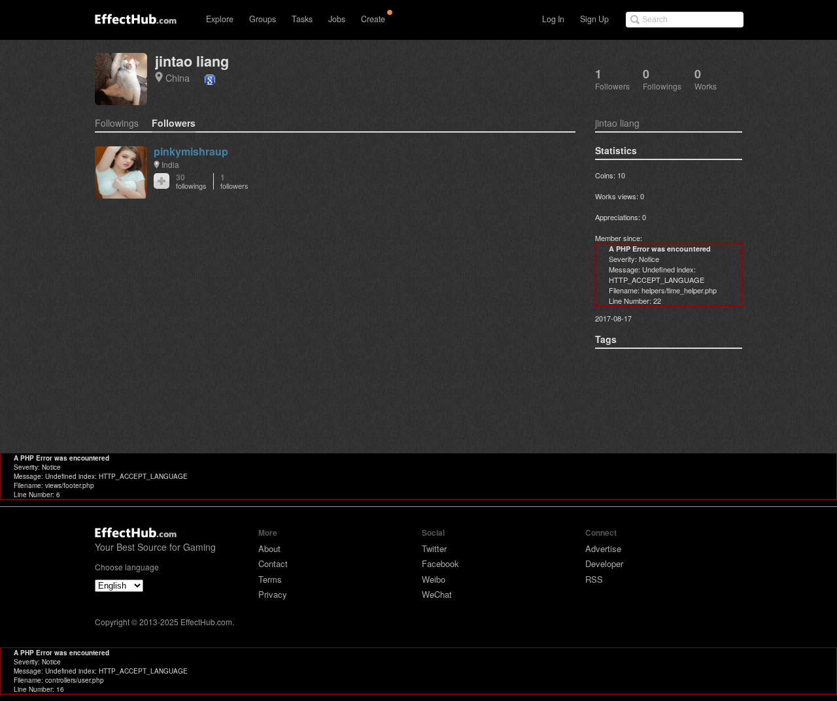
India (170, 164)
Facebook (440, 563)
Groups (262, 19)
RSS (594, 579)
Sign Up (594, 19)
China (177, 77)
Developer (604, 563)
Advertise (603, 548)
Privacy (272, 594)
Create (373, 19)
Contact (273, 563)
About (269, 548)
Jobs (336, 19)
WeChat (437, 594)
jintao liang (192, 61)
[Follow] (161, 181)
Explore (219, 19)
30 (191, 181)
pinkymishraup (191, 151)
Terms (270, 579)
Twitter (434, 548)
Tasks (302, 19)
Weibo (433, 579)
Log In (553, 19)
